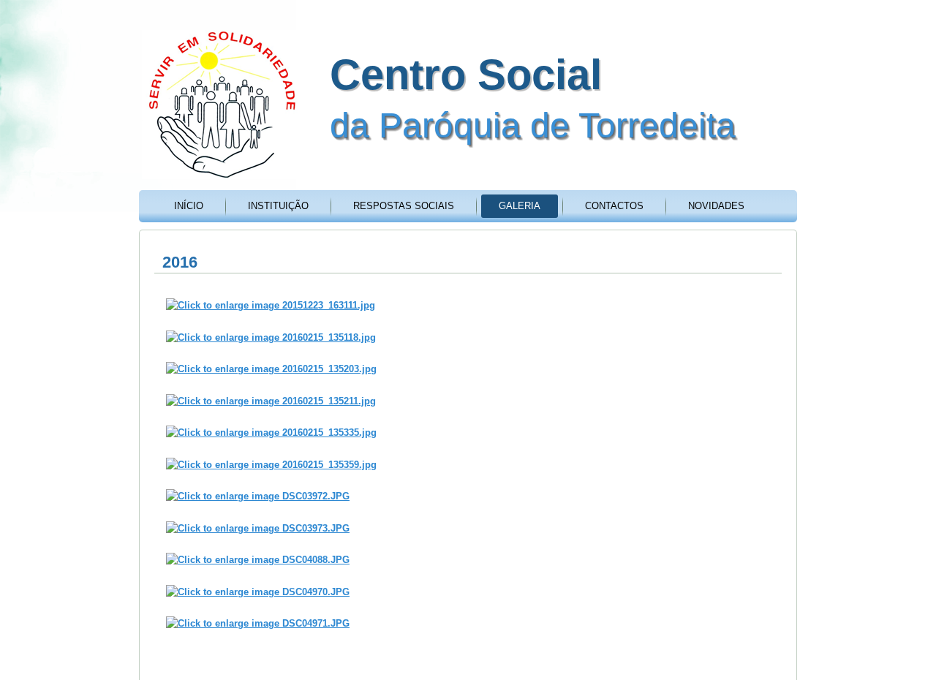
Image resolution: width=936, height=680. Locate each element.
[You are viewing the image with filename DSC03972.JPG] (258, 496)
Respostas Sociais (403, 205)
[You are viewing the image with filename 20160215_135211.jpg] (271, 401)
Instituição (278, 205)
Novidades (716, 205)
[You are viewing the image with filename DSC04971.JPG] (258, 623)
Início (188, 205)
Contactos (614, 205)
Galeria (519, 205)
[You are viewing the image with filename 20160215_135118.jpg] (271, 337)
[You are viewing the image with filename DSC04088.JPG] (258, 559)
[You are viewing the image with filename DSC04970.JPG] (258, 591)
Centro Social (466, 74)
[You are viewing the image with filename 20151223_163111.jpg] (270, 305)
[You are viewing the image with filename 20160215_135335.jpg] (271, 432)
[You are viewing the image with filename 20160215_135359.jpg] (271, 464)
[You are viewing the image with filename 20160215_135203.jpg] (271, 368)
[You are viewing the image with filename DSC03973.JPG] (258, 528)
